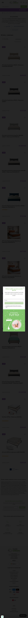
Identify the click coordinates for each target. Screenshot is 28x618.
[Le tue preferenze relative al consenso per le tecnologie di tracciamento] (2, 617)
